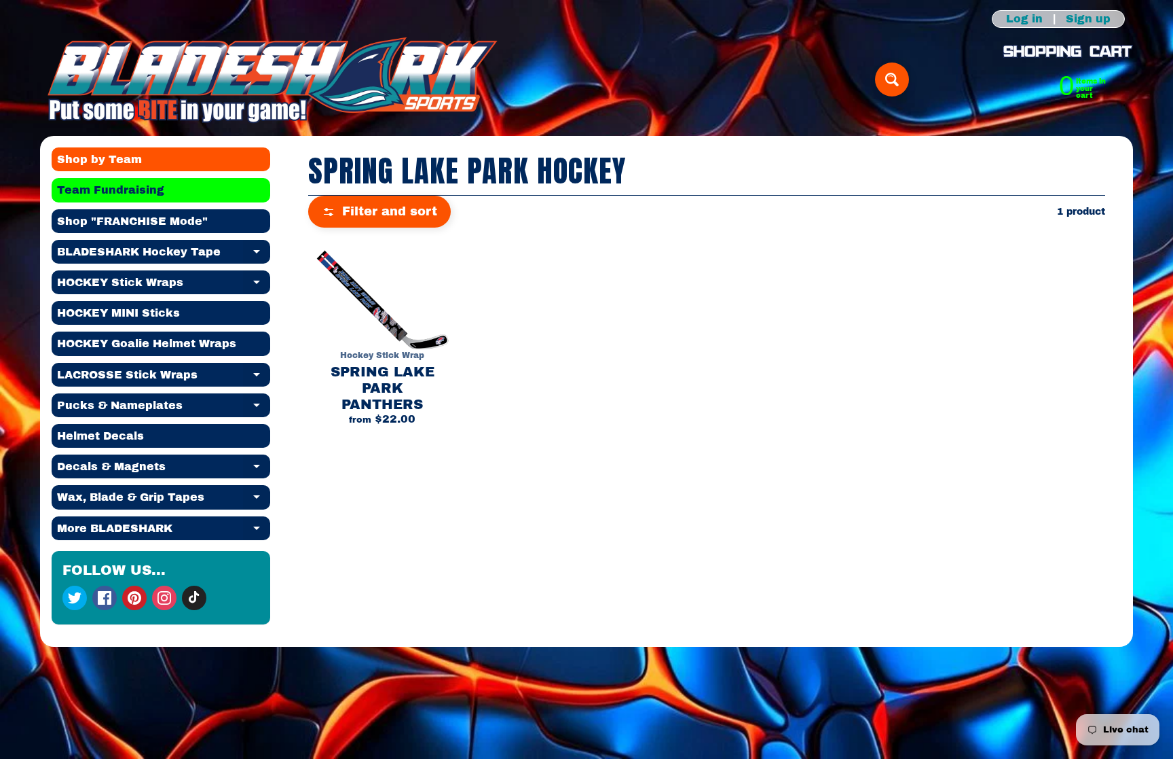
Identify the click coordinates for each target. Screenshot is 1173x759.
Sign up (1088, 19)
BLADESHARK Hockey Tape (163, 255)
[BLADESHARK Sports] (272, 79)
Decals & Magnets (163, 469)
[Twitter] (74, 598)
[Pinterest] (134, 598)
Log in (1024, 19)
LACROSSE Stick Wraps (163, 378)
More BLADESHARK (163, 531)
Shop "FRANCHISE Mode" (132, 221)
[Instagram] (164, 598)
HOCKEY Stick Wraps (163, 285)
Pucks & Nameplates (163, 408)
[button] (379, 212)
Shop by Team (99, 159)
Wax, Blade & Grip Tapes (163, 500)
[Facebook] (104, 598)
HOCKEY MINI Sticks (118, 313)
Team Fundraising (110, 190)
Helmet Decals (100, 436)
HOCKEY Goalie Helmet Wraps (146, 343)
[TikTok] (194, 598)
